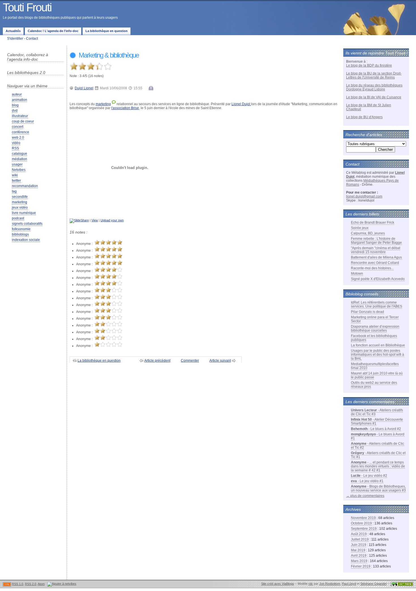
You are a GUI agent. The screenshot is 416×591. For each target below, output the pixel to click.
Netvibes (18, 170)
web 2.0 (18, 137)
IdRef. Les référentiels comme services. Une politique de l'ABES (376, 304)
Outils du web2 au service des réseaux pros (374, 385)
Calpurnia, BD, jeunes (368, 233)
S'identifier (15, 39)
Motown (357, 274)
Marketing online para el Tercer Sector (375, 319)
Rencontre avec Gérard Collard (375, 263)
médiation (19, 159)
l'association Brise (125, 108)
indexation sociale (26, 240)
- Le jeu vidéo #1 (367, 481)
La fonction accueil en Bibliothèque (378, 345)
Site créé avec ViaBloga (277, 583)
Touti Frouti (27, 7)
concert (17, 127)
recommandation (25, 186)
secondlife (20, 197)
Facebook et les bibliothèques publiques (374, 338)
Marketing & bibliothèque (108, 55)
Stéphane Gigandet (373, 583)
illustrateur (20, 116)
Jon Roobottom (329, 583)
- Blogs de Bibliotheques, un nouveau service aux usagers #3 (378, 488)
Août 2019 (359, 534)
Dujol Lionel (84, 88)
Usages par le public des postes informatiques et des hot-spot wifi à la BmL (377, 355)
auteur (17, 94)
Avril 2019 (358, 556)
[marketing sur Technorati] (114, 104)
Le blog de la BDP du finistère (369, 65)
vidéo (16, 143)
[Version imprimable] (151, 89)
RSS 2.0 (30, 584)
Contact (32, 39)
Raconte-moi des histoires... (372, 268)
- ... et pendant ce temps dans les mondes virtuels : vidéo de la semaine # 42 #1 (378, 466)
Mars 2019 (359, 561)
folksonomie (21, 229)
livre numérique (24, 213)
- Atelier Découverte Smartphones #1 (377, 421)
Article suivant (220, 361)
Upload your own (112, 220)
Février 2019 (360, 566)
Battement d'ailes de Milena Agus (376, 257)
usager (17, 164)
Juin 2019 (358, 545)
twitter (16, 181)
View (94, 220)
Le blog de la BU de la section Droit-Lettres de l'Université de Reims (374, 75)
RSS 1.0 (17, 584)
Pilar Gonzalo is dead (367, 312)
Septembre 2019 (364, 529)
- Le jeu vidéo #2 (369, 476)
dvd (15, 111)
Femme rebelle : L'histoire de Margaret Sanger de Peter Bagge (376, 241)
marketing (19, 202)
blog (15, 105)
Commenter (190, 361)
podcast (18, 218)
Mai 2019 (358, 550)
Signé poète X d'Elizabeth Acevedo (378, 279)
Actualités (13, 31)
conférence (20, 132)
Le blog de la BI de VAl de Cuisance (373, 97)
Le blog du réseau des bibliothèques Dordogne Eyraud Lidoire (374, 87)
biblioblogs (20, 234)
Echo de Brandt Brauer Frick (372, 222)
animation (19, 100)
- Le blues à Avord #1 (377, 436)
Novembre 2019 (363, 518)
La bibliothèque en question (106, 31)
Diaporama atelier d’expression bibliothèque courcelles (375, 328)
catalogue (19, 154)
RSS (15, 148)
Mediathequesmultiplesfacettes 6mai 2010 (375, 366)
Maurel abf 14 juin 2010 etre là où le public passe (377, 375)
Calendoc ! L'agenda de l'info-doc (53, 31)
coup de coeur (23, 121)
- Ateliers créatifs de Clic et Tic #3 (377, 412)
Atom (41, 584)
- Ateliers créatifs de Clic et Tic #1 (378, 455)
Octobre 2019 (361, 523)
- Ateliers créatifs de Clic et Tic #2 (377, 446)
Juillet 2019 (360, 539)
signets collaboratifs (27, 224)
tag (14, 191)
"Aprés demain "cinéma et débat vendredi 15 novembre (375, 250)
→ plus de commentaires (365, 496)
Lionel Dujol (241, 104)
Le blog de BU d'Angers (364, 117)
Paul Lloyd (349, 583)
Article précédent (157, 361)
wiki (15, 175)
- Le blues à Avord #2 (376, 429)
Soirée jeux (359, 228)
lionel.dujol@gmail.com (364, 196)
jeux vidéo (20, 207)
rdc (310, 583)
